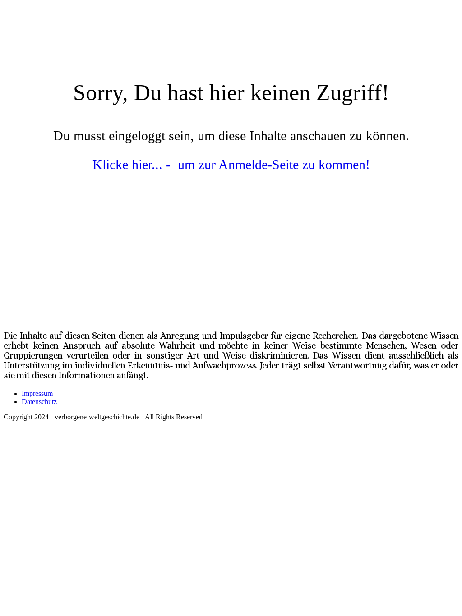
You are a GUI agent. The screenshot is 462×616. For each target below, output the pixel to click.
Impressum (37, 393)
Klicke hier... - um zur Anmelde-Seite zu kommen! (231, 164)
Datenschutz (39, 401)
